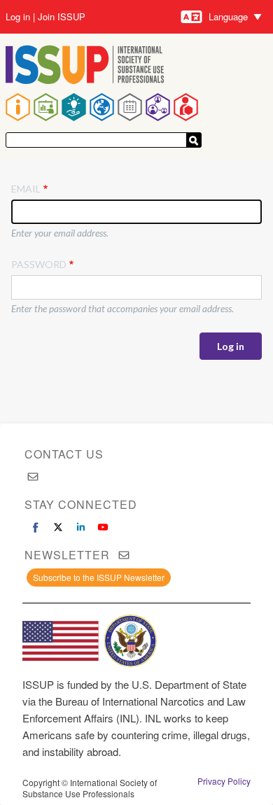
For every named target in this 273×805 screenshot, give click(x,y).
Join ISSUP (61, 16)
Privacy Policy (224, 781)
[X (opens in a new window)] (58, 527)
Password (38, 264)
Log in (18, 16)
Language (228, 16)
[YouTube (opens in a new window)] (102, 527)
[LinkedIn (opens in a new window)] (80, 527)
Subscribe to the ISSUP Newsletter (98, 577)
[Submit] (194, 140)
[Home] (85, 66)
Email (26, 189)
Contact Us (64, 454)
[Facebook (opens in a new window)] (35, 527)
